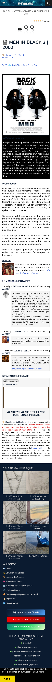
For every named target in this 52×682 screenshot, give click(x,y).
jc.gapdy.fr (26, 643)
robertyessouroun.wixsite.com (27, 656)
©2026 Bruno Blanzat (38, 556)
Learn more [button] (38, 672)
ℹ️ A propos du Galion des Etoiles (17, 586)
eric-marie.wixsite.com (27, 660)
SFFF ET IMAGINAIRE (22, 11)
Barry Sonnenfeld (30, 65)
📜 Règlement (9, 598)
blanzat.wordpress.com (27, 647)
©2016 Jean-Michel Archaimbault (38, 527)
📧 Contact (7, 568)
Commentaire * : (11, 384)
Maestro (8, 55)
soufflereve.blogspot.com (27, 664)
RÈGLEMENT (36, 448)
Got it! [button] (7, 679)
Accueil (7, 11)
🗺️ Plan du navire (10, 603)
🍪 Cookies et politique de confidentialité (20, 594)
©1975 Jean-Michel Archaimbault (14, 497)
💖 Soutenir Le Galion (12, 581)
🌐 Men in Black (15, 65)
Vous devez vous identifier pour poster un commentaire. (26, 413)
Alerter (6, 289)
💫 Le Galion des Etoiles (13, 573)
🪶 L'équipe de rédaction (13, 577)
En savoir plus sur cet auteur (32, 272)
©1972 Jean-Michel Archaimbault (38, 497)
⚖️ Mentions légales (12, 590)
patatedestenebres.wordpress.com (27, 651)
